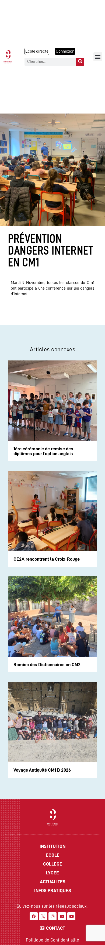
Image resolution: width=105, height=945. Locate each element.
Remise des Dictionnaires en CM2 (46, 664)
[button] (97, 56)
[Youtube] (71, 916)
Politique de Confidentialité (52, 940)
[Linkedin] (62, 916)
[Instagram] (52, 916)
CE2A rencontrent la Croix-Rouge (46, 559)
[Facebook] (34, 916)
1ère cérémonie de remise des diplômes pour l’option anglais (43, 451)
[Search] (80, 62)
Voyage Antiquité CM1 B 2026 (42, 770)
